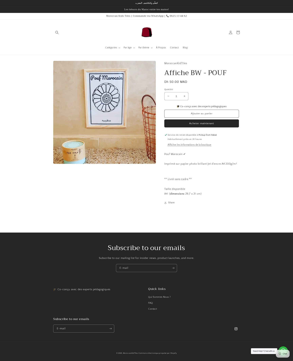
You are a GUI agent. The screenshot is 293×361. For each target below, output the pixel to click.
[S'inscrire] (173, 268)
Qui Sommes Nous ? (159, 297)
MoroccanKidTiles (130, 353)
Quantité (168, 89)
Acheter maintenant (201, 123)
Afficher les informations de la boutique (189, 144)
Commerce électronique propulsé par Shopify (158, 353)
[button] (57, 32)
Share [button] (171, 202)
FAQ (150, 303)
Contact (152, 309)
